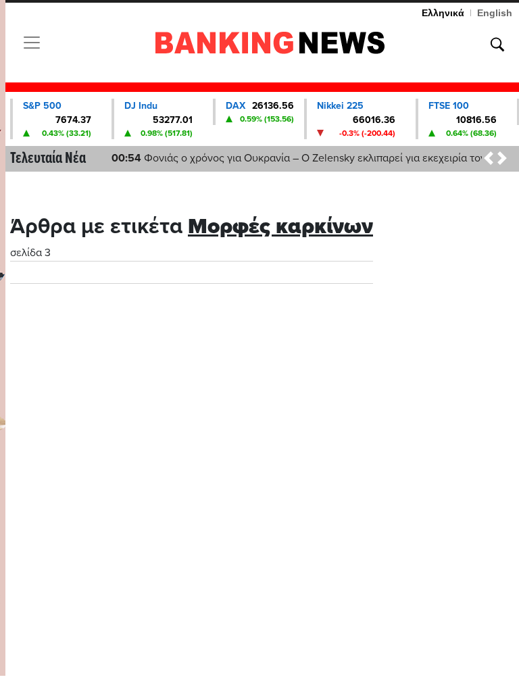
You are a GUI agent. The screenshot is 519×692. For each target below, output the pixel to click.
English (494, 12)
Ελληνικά (443, 12)
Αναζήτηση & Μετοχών (497, 44)
